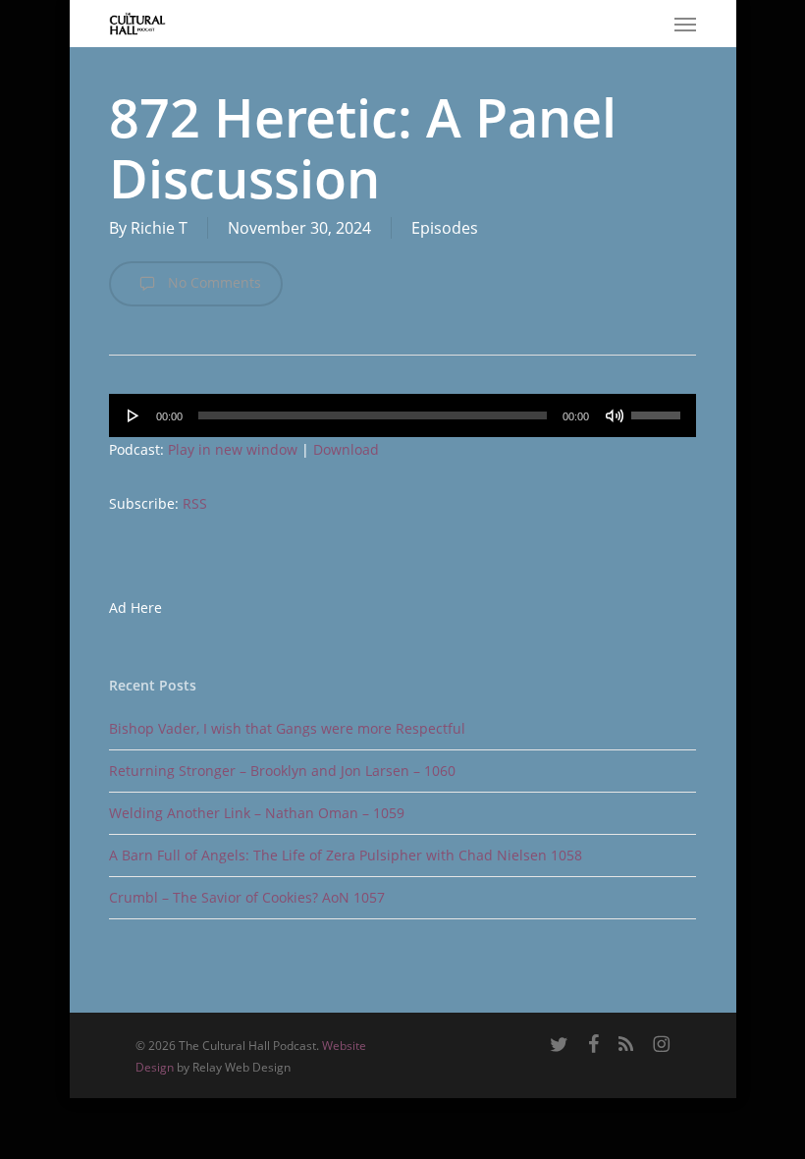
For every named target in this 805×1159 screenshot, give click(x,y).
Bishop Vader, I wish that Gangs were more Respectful (287, 728)
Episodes (444, 228)
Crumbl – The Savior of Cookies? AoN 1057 (247, 897)
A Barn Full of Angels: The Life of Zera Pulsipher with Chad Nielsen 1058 (345, 855)
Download (346, 449)
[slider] (658, 408)
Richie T (159, 228)
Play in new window (232, 449)
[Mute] (614, 415)
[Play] (133, 415)
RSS (195, 503)
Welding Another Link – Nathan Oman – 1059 (256, 812)
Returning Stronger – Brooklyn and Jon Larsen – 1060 (282, 770)
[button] (685, 23)
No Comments (212, 282)
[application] (402, 415)
